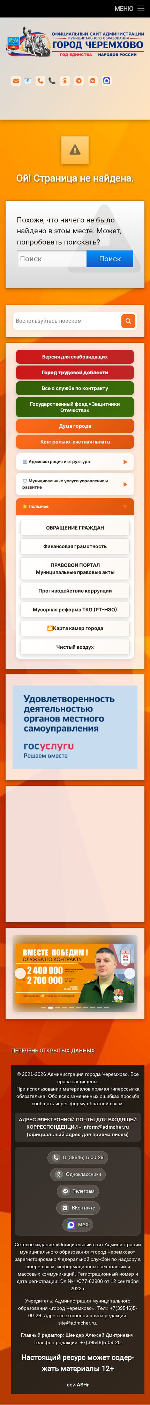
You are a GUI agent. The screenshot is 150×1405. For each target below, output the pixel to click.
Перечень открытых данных (53, 1051)
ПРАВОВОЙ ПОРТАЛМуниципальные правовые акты (75, 568)
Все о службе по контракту (75, 388)
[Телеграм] (79, 81)
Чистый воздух (75, 647)
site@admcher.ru (77, 1323)
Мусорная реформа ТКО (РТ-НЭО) (75, 609)
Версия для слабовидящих (75, 357)
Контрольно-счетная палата (75, 442)
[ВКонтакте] (93, 81)
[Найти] (128, 321)
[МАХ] (107, 81)
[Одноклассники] (65, 81)
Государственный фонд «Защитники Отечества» (75, 407)
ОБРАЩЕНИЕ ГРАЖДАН (75, 528)
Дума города (75, 426)
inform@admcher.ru (27, 80)
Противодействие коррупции (75, 591)
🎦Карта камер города (75, 628)
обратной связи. (105, 1103)
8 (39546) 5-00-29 (52, 80)
